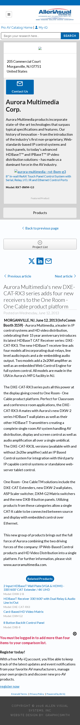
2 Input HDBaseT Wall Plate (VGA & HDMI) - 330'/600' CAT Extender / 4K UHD (33, 587)
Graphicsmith (57, 715)
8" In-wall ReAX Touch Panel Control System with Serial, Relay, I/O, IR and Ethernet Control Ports (38, 178)
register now (9, 686)
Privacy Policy (37, 693)
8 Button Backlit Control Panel (23, 622)
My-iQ (43, 27)
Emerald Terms (19, 693)
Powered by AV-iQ (56, 693)
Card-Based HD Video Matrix (23, 611)
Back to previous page (42, 228)
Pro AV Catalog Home (17, 27)
